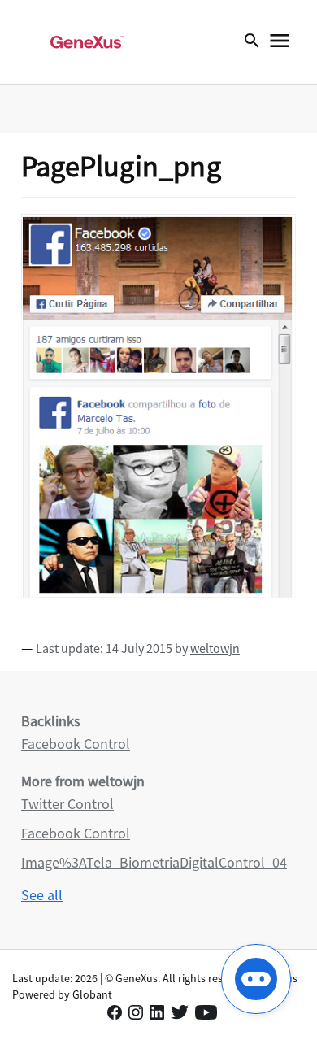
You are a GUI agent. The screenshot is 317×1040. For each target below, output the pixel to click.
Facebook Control (75, 743)
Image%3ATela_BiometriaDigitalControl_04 (154, 862)
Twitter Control (67, 803)
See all (42, 895)
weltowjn (215, 648)
